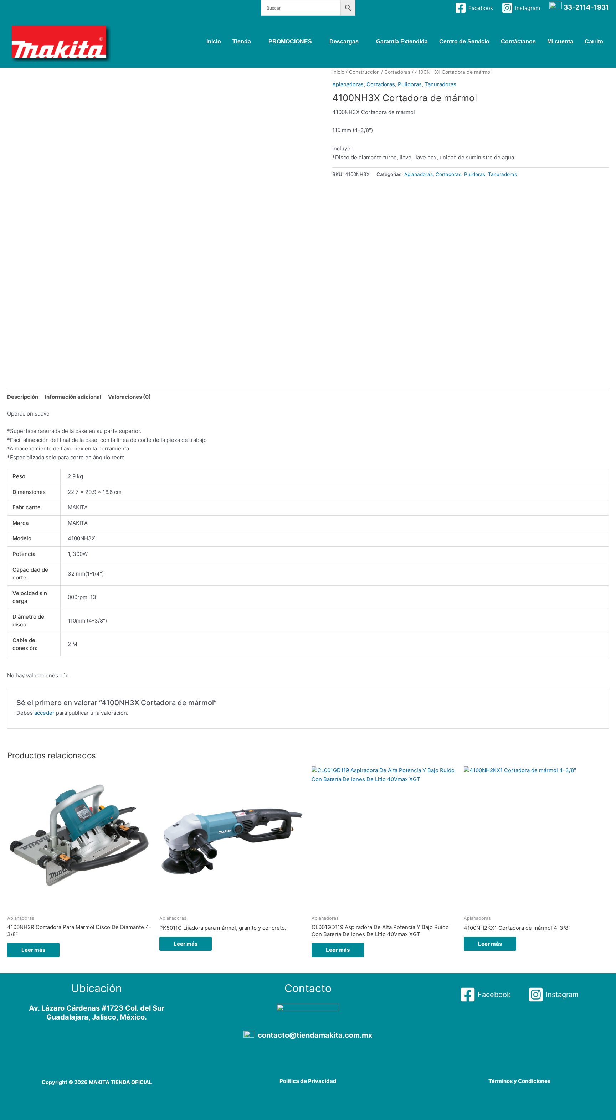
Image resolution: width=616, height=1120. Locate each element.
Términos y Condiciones (519, 1081)
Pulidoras (410, 84)
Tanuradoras (440, 84)
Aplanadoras (348, 84)
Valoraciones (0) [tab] (129, 396)
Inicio (213, 41)
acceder (44, 712)
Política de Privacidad (308, 1081)
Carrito (594, 41)
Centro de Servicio (464, 41)
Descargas (344, 41)
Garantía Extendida (402, 41)
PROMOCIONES (290, 41)
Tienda (241, 41)
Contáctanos (518, 41)
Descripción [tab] (22, 396)
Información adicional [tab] (73, 396)
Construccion (364, 72)
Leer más (33, 949)
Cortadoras (397, 72)
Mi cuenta (560, 41)
